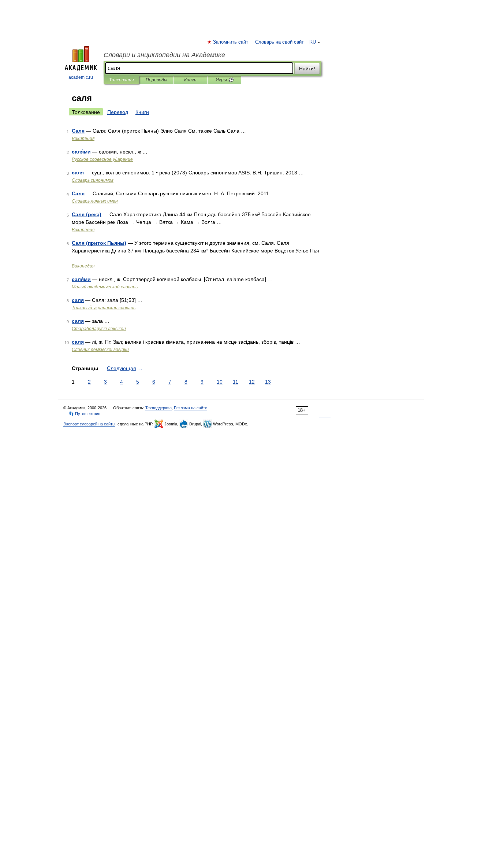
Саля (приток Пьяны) (99, 243)
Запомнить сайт (231, 42)
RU (312, 42)
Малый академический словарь (105, 286)
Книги (190, 79)
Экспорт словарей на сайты (89, 424)
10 (220, 382)
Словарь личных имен (95, 201)
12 (252, 382)
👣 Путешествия (84, 413)
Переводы (156, 79)
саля (78, 173)
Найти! (307, 68)
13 (268, 382)
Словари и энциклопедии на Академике (164, 55)
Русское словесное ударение (102, 159)
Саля (78, 131)
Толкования (121, 79)
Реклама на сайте (190, 408)
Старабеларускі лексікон (99, 328)
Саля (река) (86, 214)
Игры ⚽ (225, 79)
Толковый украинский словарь (103, 307)
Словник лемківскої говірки (100, 349)
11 (235, 382)
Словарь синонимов (92, 180)
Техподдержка (158, 408)
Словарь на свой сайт (279, 42)
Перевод (117, 112)
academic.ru (80, 77)
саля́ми (81, 152)
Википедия (83, 138)
